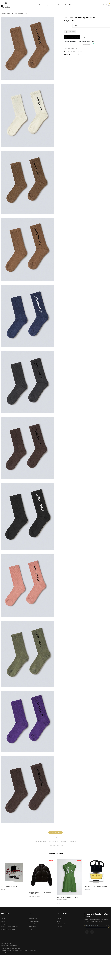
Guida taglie (71, 31)
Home (3, 13)
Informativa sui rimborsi (8, 929)
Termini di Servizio (34, 921)
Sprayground (51, 5)
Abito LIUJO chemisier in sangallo (68, 897)
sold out (97, 872)
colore (66, 26)
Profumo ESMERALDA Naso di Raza (96, 887)
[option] (14, 875)
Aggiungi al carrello (72, 37)
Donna (41, 5)
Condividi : (67, 54)
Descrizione (55, 832)
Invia (107, 925)
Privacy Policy (33, 918)
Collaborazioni (61, 924)
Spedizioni (32, 924)
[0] (109, 5)
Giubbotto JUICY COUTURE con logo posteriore (41, 892)
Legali (30, 929)
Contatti (68, 5)
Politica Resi (32, 927)
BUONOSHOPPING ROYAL (9, 887)
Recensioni (60, 927)
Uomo (34, 5)
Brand (60, 5)
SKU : (65, 51)
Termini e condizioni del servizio (10, 927)
